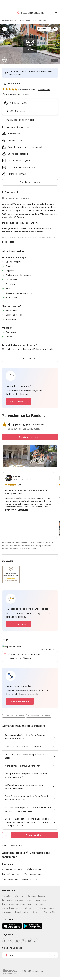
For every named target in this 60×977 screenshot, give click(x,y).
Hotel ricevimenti (33, 869)
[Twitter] (10, 940)
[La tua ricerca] (4, 29)
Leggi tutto (8, 241)
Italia (11, 955)
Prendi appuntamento (20, 701)
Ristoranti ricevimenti (11, 874)
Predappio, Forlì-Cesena (17, 94)
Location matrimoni (30, 879)
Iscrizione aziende (46, 908)
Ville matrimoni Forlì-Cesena (38, 716)
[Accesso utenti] (56, 12)
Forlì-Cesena (26, 20)
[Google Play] (32, 928)
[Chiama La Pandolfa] (5, 835)
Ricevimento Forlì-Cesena (13, 716)
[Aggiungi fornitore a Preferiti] (55, 29)
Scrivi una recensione (30, 437)
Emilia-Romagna (9, 20)
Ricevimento (8, 864)
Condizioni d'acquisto (37, 896)
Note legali (19, 896)
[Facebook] (4, 940)
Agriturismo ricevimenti (12, 869)
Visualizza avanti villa (12, 845)
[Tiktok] (35, 940)
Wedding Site (49, 912)
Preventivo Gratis (34, 835)
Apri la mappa (47, 649)
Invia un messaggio (18, 401)
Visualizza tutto (30, 358)
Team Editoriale (22, 912)
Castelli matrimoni (10, 879)
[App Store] (12, 928)
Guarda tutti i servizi (30, 182)
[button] (30, 388)
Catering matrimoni (32, 874)
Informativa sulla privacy (12, 900)
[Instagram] (23, 940)
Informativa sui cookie (36, 900)
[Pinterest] (17, 940)
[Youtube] (29, 940)
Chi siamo (6, 912)
